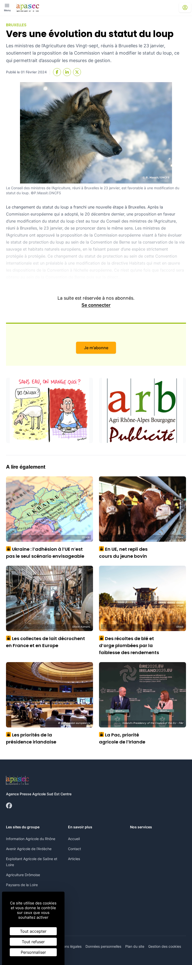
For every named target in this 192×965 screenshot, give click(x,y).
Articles (74, 859)
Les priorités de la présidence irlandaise (31, 738)
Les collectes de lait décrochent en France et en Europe (45, 642)
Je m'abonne (96, 347)
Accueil (74, 839)
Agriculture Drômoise (23, 875)
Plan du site (134, 946)
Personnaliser (33, 952)
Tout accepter (33, 931)
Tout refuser (33, 941)
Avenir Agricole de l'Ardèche (29, 849)
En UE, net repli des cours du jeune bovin (123, 552)
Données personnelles (103, 946)
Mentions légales (68, 946)
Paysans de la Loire (22, 885)
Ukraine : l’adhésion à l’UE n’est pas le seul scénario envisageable (45, 552)
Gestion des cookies (164, 946)
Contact (74, 849)
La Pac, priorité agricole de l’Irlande (122, 738)
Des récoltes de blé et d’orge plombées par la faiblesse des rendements (129, 645)
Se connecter (96, 305)
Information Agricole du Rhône (30, 839)
